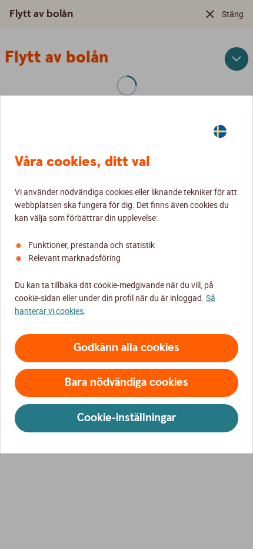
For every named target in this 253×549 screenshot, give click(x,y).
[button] (126, 348)
